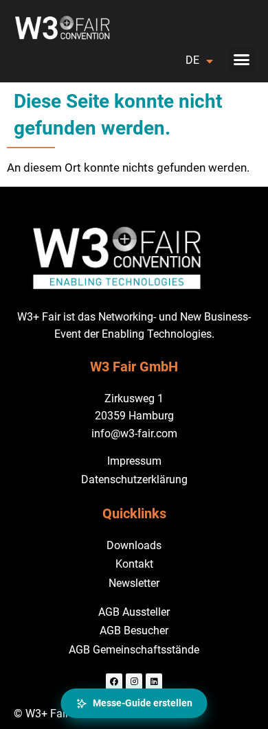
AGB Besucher (134, 630)
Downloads (134, 545)
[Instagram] (134, 681)
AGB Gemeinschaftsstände (134, 649)
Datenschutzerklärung (134, 479)
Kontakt (134, 563)
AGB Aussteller (134, 611)
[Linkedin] (154, 681)
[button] (242, 60)
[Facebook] (114, 681)
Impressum (134, 460)
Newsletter (134, 583)
